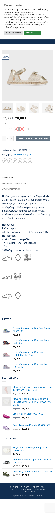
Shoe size (7, 124)
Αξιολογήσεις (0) (11, 189)
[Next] (48, 75)
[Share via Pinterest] (25, 160)
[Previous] (6, 75)
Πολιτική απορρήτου (14, 27)
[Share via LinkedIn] (30, 160)
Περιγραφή (7, 178)
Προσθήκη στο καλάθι (33, 138)
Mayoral (28, 154)
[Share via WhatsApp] (4, 160)
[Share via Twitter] (15, 160)
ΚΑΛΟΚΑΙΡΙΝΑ (18, 154)
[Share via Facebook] (9, 160)
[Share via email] (20, 160)
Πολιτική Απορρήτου (34, 487)
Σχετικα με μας (27, 491)
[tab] (27, 178)
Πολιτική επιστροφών (20, 489)
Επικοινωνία (39, 489)
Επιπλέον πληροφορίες (15, 184)
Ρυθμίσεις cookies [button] (13, 32)
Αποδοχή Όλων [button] (32, 32)
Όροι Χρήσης (16, 487)
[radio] (5, 129)
